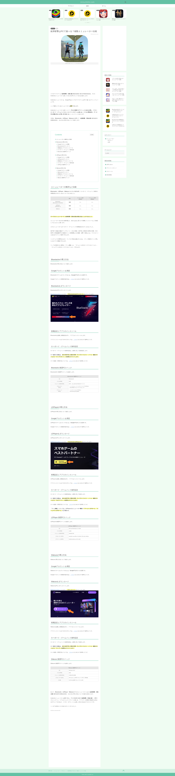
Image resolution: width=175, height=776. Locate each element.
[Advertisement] (74, 78)
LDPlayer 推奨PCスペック (64, 164)
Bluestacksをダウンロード (64, 146)
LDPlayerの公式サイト (57, 441)
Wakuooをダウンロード (63, 172)
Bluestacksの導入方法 (62, 142)
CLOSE (92, 134)
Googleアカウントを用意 (63, 144)
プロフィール (110, 171)
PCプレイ (71, 6)
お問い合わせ (110, 164)
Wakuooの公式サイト (56, 589)
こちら (72, 279)
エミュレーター (110, 138)
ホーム (104, 6)
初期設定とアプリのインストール (65, 147)
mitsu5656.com (87, 2)
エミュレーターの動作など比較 (64, 139)
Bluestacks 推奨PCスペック (64, 151)
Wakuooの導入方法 (61, 168)
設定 (87, 6)
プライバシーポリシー (112, 168)
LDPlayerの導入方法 (61, 155)
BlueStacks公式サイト (57, 294)
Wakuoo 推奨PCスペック (63, 177)
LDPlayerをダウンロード (63, 159)
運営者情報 (109, 174)
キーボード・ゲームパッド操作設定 (66, 149)
